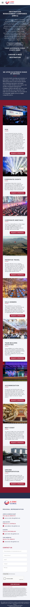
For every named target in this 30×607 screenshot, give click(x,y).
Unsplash (16, 605)
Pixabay (20, 605)
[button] (2, 2)
